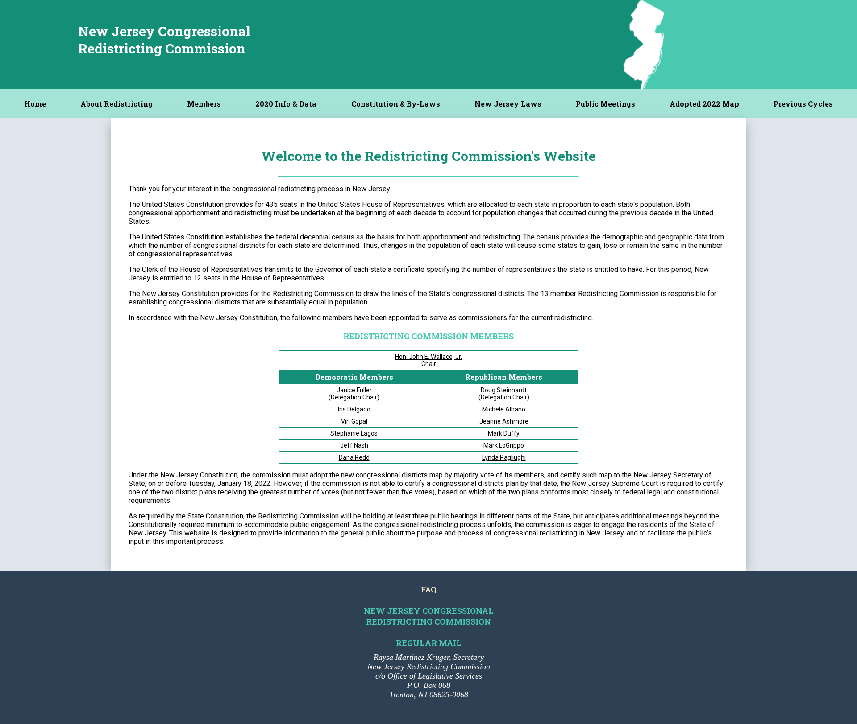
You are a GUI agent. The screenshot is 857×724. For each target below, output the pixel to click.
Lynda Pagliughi (504, 457)
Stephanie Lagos (354, 433)
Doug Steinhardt (504, 390)
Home (35, 103)
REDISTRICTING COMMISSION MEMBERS (428, 336)
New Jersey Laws (507, 103)
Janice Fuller (354, 390)
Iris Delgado (354, 409)
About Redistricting (116, 103)
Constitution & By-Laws (395, 103)
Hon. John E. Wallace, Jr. (428, 356)
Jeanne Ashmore (503, 421)
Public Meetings (605, 103)
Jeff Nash (354, 445)
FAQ (429, 589)
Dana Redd (354, 457)
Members (204, 103)
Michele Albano (503, 409)
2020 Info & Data (285, 103)
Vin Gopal (354, 421)
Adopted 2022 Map (704, 103)
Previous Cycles (803, 103)
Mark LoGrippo (503, 445)
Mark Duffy (504, 433)
